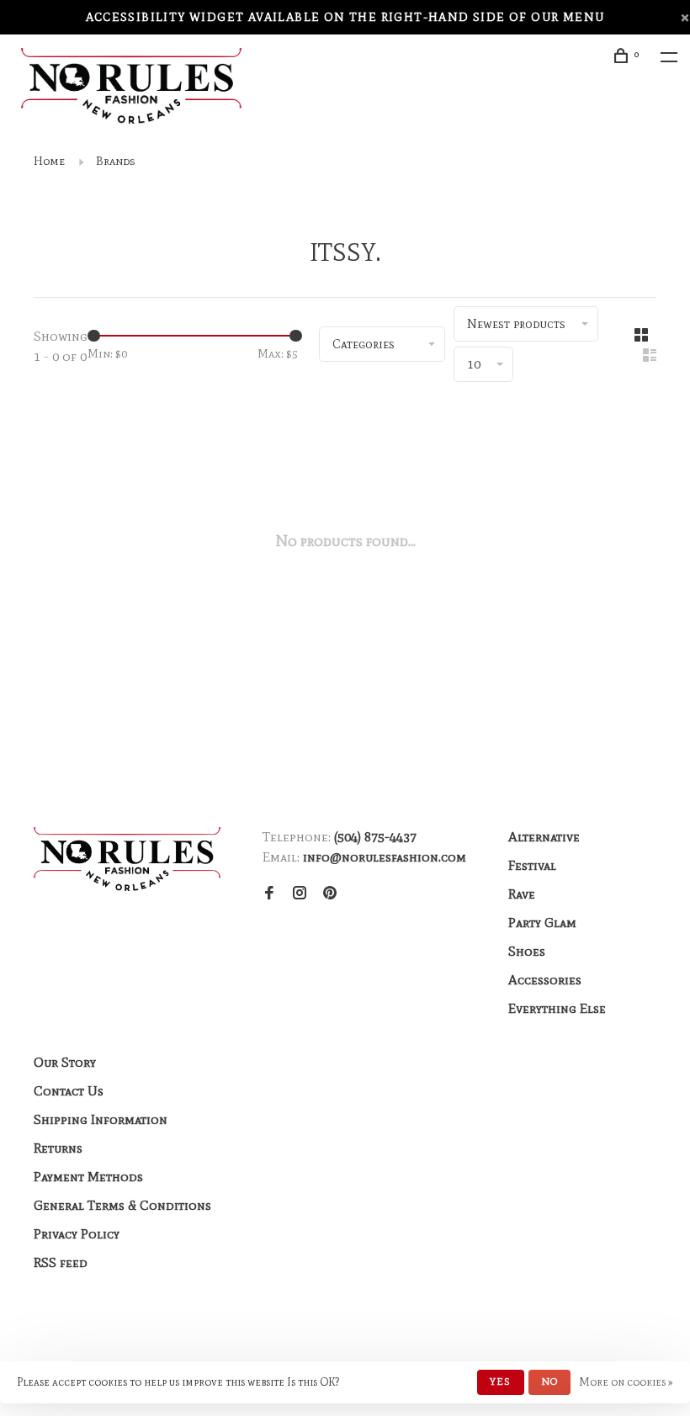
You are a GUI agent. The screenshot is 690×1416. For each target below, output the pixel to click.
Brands (115, 161)
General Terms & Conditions (122, 1205)
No (549, 1381)
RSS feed (61, 1262)
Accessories (544, 980)
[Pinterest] (330, 894)
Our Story (65, 1062)
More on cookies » (626, 1382)
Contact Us (69, 1091)
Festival (532, 865)
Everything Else (557, 1008)
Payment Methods (88, 1177)
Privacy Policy (76, 1234)
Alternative (544, 837)
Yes (501, 1381)
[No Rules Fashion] (127, 859)
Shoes (526, 951)
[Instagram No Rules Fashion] (299, 894)
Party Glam (542, 923)
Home (49, 161)
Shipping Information (100, 1119)
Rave (521, 894)
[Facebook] (269, 894)
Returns (58, 1148)
